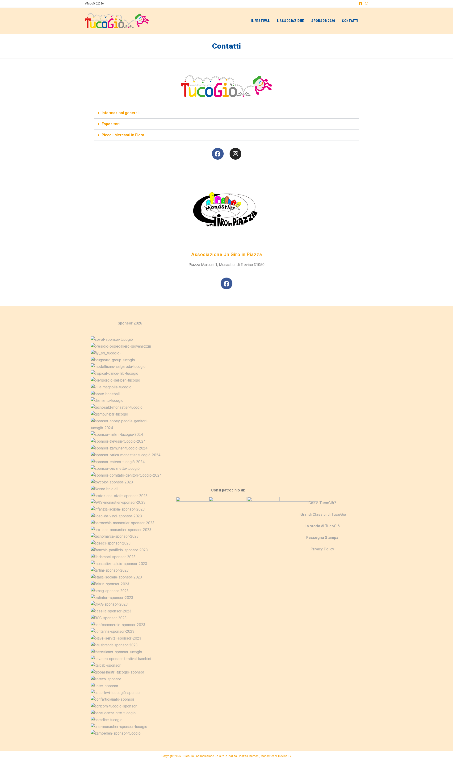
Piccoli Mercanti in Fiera (123, 135)
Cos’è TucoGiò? (322, 503)
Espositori (111, 124)
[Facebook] (218, 154)
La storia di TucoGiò (322, 526)
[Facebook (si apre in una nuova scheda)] (360, 3)
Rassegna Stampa (322, 537)
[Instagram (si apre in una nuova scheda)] (366, 3)
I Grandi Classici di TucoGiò (322, 514)
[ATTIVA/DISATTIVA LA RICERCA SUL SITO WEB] (367, 21)
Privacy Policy (322, 549)
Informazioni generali (120, 113)
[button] (226, 113)
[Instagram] (235, 154)
